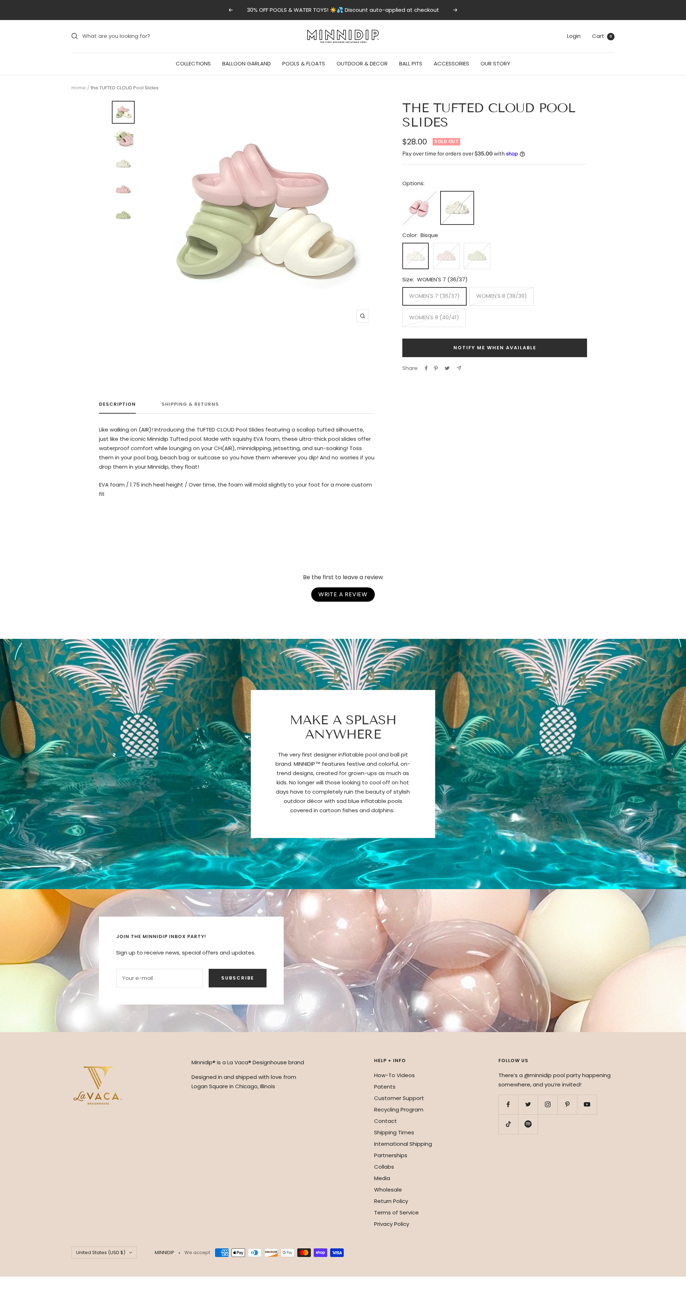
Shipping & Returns (190, 404)
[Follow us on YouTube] (587, 1104)
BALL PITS (410, 63)
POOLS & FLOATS (303, 63)
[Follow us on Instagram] (547, 1104)
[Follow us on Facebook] (508, 1104)
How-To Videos (394, 1075)
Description (117, 404)
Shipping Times (394, 1132)
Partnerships (390, 1155)
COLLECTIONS (193, 63)
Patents (385, 1086)
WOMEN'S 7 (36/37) (434, 296)
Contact (385, 1121)
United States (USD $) (100, 1252)
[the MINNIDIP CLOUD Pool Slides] (419, 195)
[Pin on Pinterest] (436, 368)
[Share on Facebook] (426, 368)
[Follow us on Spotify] (528, 1124)
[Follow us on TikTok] (508, 1124)
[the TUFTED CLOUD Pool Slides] (457, 196)
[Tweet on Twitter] (447, 368)
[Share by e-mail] (459, 368)
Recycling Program (398, 1109)
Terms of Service (396, 1212)
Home (78, 87)
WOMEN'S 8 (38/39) (501, 296)
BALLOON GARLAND (246, 63)
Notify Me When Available (494, 347)
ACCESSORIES (451, 63)
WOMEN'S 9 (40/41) (434, 317)
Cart (602, 36)
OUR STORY (495, 63)
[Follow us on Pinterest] (567, 1104)
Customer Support (399, 1098)
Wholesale (388, 1189)
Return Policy (391, 1201)
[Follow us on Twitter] (528, 1104)
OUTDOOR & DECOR (362, 63)
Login (574, 36)
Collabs (384, 1166)
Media (382, 1178)
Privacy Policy (391, 1224)
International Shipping (403, 1144)
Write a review (343, 594)
